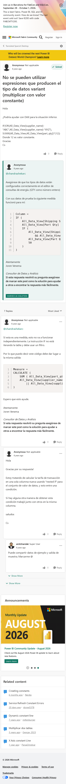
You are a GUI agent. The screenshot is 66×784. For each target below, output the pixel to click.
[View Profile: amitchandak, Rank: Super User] (11, 545)
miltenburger (29, 719)
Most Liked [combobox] (55, 311)
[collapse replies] (33, 317)
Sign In (59, 37)
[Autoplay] (27, 667)
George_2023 (29, 732)
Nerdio (28, 694)
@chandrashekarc (16, 173)
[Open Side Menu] (4, 37)
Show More (17, 575)
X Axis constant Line (20, 740)
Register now (10, 26)
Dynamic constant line (21, 715)
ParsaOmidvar (28, 744)
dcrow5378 (28, 707)
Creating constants (19, 690)
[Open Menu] (61, 46)
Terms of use (47, 766)
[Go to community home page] (23, 37)
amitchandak (22, 543)
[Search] (41, 37)
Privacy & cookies (29, 766)
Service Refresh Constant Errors (26, 703)
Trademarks (8, 773)
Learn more (43, 57)
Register (49, 37)
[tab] (31, 667)
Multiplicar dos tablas (21, 728)
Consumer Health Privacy (44, 777)
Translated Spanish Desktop (17, 46)
